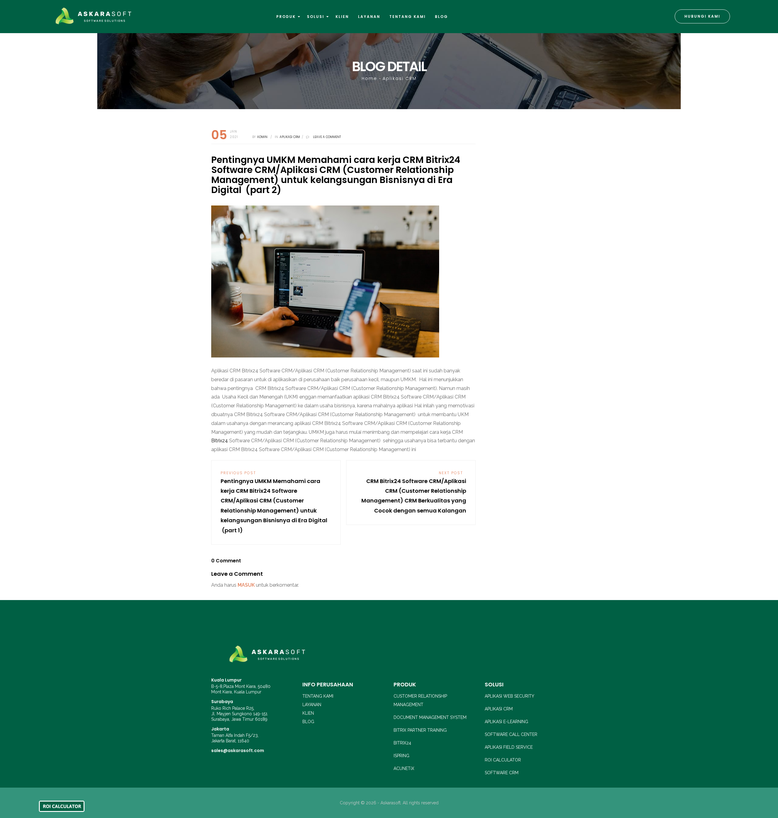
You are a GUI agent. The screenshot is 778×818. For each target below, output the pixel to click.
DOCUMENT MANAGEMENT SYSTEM (430, 717)
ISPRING (401, 755)
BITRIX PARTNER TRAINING (420, 730)
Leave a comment (327, 137)
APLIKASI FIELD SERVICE (509, 747)
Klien (342, 16)
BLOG (308, 721)
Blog (441, 16)
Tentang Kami (407, 16)
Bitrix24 (219, 441)
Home (369, 78)
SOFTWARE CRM (501, 772)
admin (262, 137)
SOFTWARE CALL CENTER (511, 734)
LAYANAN (311, 704)
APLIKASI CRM (499, 708)
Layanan (369, 16)
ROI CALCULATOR (503, 760)
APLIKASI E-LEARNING (506, 721)
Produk (286, 16)
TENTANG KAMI (317, 696)
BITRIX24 (402, 742)
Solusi (316, 16)
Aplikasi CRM (400, 78)
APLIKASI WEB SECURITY (509, 696)
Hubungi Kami (702, 16)
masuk (246, 585)
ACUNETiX (404, 768)
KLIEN (308, 713)
